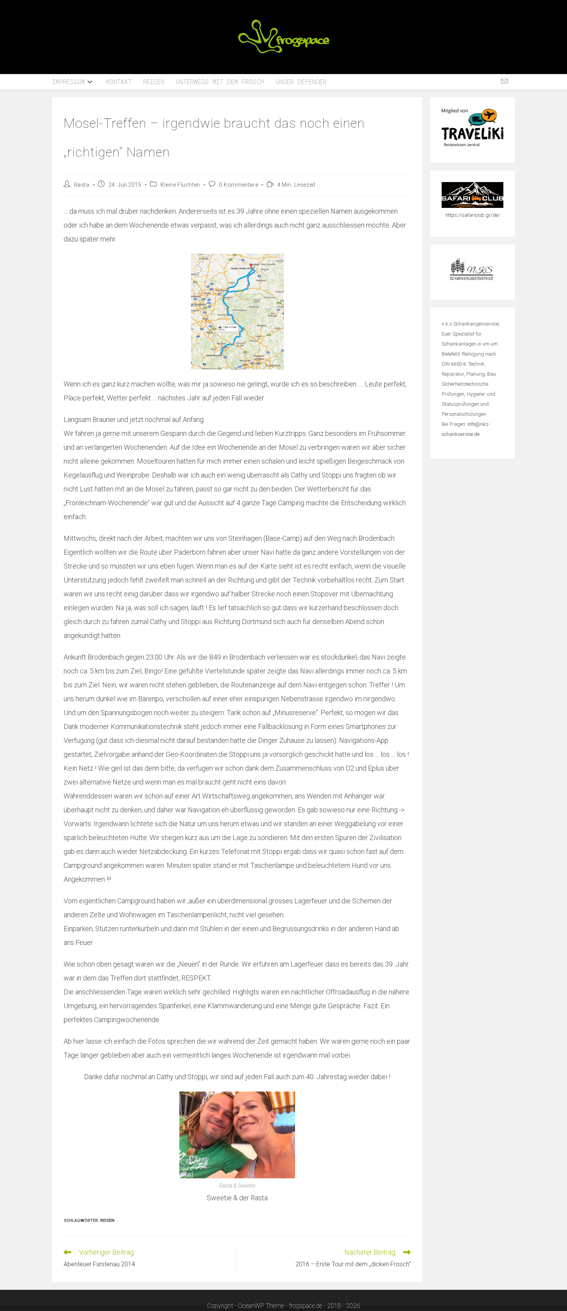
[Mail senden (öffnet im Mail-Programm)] (504, 81)
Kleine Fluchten (180, 185)
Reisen (107, 1220)
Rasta (81, 185)
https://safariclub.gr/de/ (473, 215)
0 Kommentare (238, 185)
